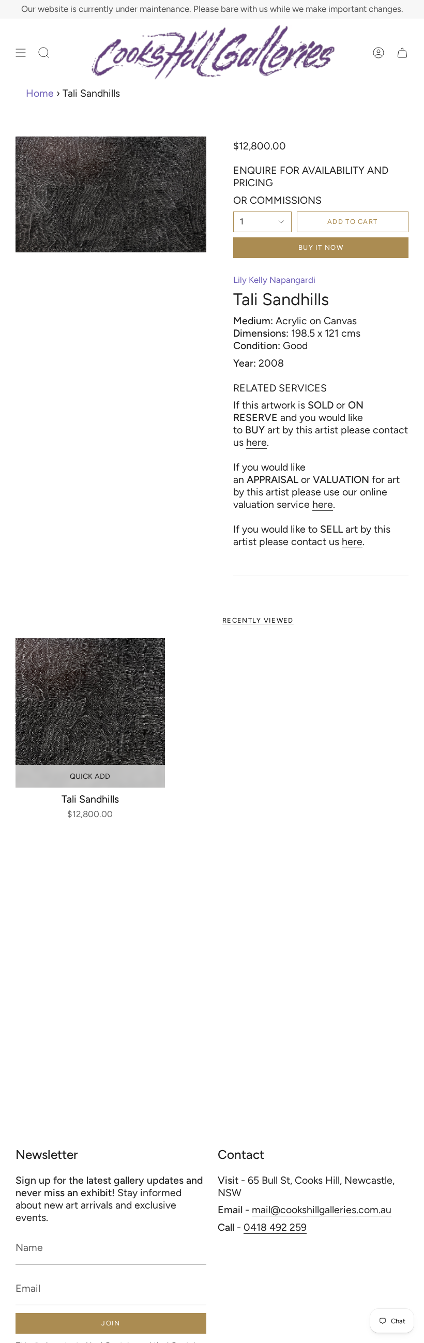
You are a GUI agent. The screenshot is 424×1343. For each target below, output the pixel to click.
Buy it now (320, 247)
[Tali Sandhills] (90, 713)
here (256, 442)
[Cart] (402, 53)
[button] (44, 53)
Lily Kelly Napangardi (274, 280)
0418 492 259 (275, 1227)
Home (40, 93)
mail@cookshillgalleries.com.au (321, 1209)
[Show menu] (20, 53)
